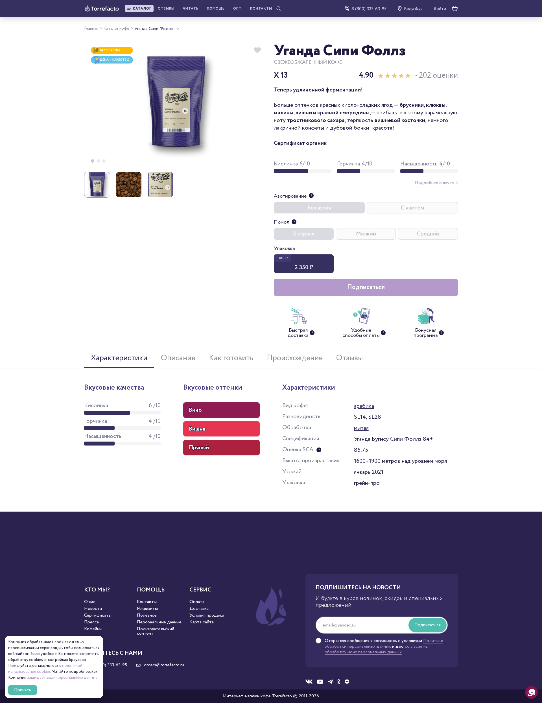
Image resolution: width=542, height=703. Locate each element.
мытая (361, 428)
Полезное (147, 615)
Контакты (261, 8)
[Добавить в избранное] (257, 50)
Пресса (91, 622)
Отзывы (166, 8)
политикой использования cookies (45, 668)
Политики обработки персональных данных (384, 643)
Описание (178, 358)
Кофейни (93, 629)
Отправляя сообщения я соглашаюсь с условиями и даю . (384, 646)
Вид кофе (294, 405)
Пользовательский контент (155, 631)
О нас (89, 602)
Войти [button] (440, 8)
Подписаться (366, 287)
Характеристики (119, 358)
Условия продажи (206, 615)
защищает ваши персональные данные (62, 677)
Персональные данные (159, 622)
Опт (237, 8)
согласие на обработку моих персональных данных (376, 649)
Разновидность (301, 416)
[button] (139, 8)
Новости (93, 608)
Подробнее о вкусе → (436, 183)
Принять (22, 690)
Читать (190, 8)
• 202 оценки (436, 75)
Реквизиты (147, 608)
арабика (364, 406)
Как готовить (231, 358)
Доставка (199, 608)
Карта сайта (201, 622)
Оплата (196, 602)
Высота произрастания (310, 460)
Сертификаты (98, 615)
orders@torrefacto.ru (163, 665)
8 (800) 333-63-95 (368, 8)
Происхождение (295, 358)
